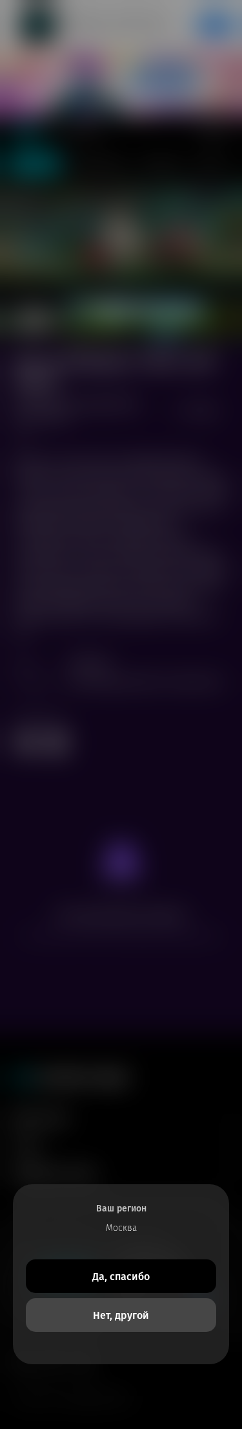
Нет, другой (121, 1315)
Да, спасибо (121, 1276)
